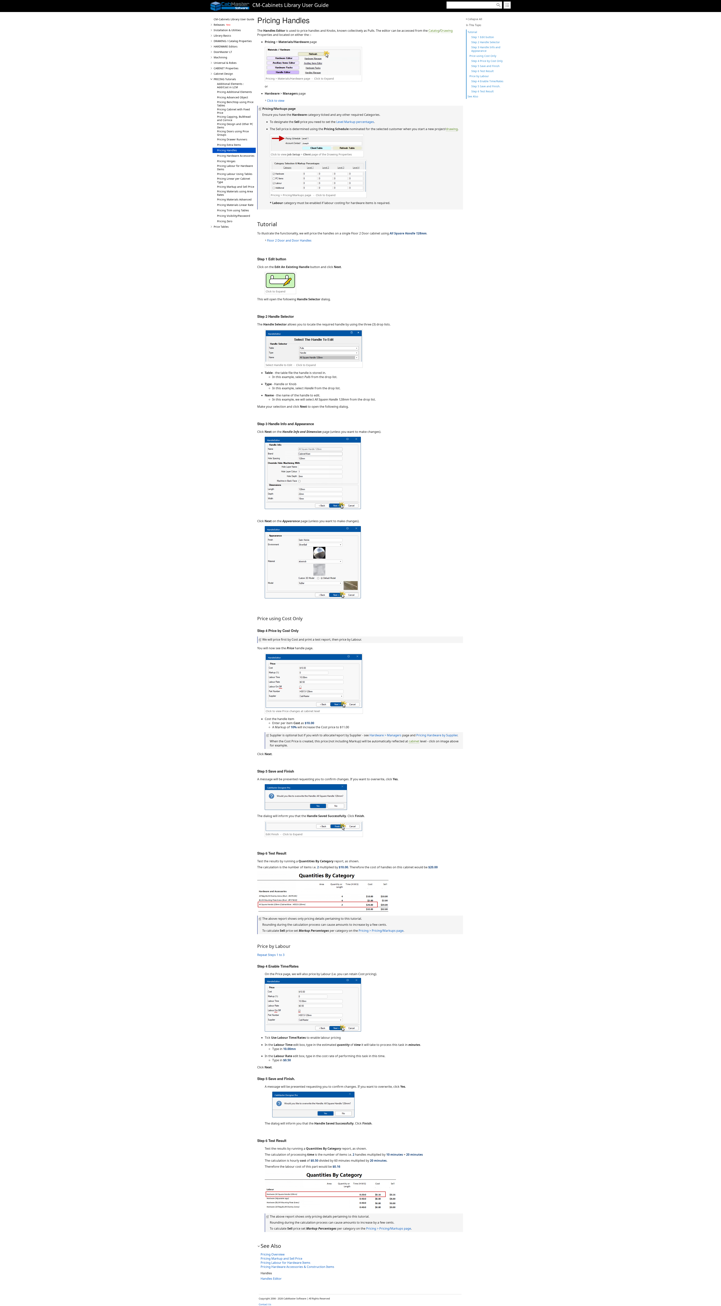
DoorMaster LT (223, 52)
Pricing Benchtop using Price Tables (235, 103)
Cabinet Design (223, 73)
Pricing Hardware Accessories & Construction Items (297, 1267)
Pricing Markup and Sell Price (235, 186)
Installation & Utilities (227, 30)
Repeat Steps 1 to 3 (270, 955)
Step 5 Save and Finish (485, 66)
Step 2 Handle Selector (485, 42)
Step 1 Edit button (482, 37)
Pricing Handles (227, 150)
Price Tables (221, 226)
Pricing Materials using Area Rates (235, 193)
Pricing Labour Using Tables (234, 174)
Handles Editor (271, 1279)
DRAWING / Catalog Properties (233, 41)
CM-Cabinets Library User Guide (234, 19)
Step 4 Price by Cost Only (487, 61)
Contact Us (265, 1304)
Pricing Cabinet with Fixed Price (233, 111)
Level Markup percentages (355, 122)
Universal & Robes (225, 63)
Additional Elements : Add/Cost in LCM (230, 85)
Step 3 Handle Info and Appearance (485, 49)
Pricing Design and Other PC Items (235, 125)
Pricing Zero (224, 221)
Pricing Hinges (226, 161)
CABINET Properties (226, 68)
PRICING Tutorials (225, 79)
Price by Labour (479, 76)
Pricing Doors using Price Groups (233, 133)
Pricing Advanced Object (232, 97)
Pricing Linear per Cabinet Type (233, 180)
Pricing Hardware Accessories (235, 155)
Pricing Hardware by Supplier (436, 735)
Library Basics (222, 35)
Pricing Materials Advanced (234, 199)
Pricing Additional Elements (234, 92)
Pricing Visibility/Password (233, 216)
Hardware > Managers (385, 735)
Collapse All (475, 19)
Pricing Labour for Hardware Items (235, 167)
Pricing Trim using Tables (233, 210)
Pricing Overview (273, 1254)
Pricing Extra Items (229, 145)
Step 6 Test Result (482, 71)
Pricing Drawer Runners (232, 139)
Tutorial (472, 32)
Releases (219, 24)
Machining (220, 57)
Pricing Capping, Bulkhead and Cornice (234, 118)
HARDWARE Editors (226, 46)
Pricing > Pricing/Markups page (381, 931)
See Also (473, 96)
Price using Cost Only (482, 56)
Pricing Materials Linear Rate (235, 205)
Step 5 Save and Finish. (486, 86)
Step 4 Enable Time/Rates (487, 81)
